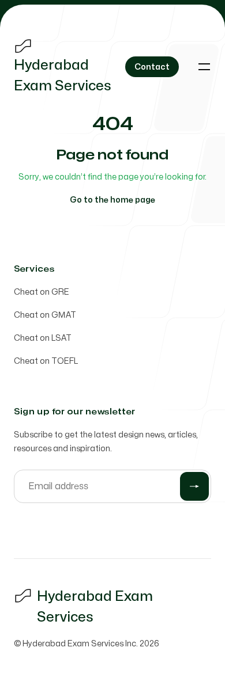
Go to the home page (112, 200)
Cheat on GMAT (45, 315)
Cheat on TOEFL (46, 361)
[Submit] (194, 486)
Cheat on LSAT (43, 338)
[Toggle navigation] (204, 66)
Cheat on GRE (41, 292)
